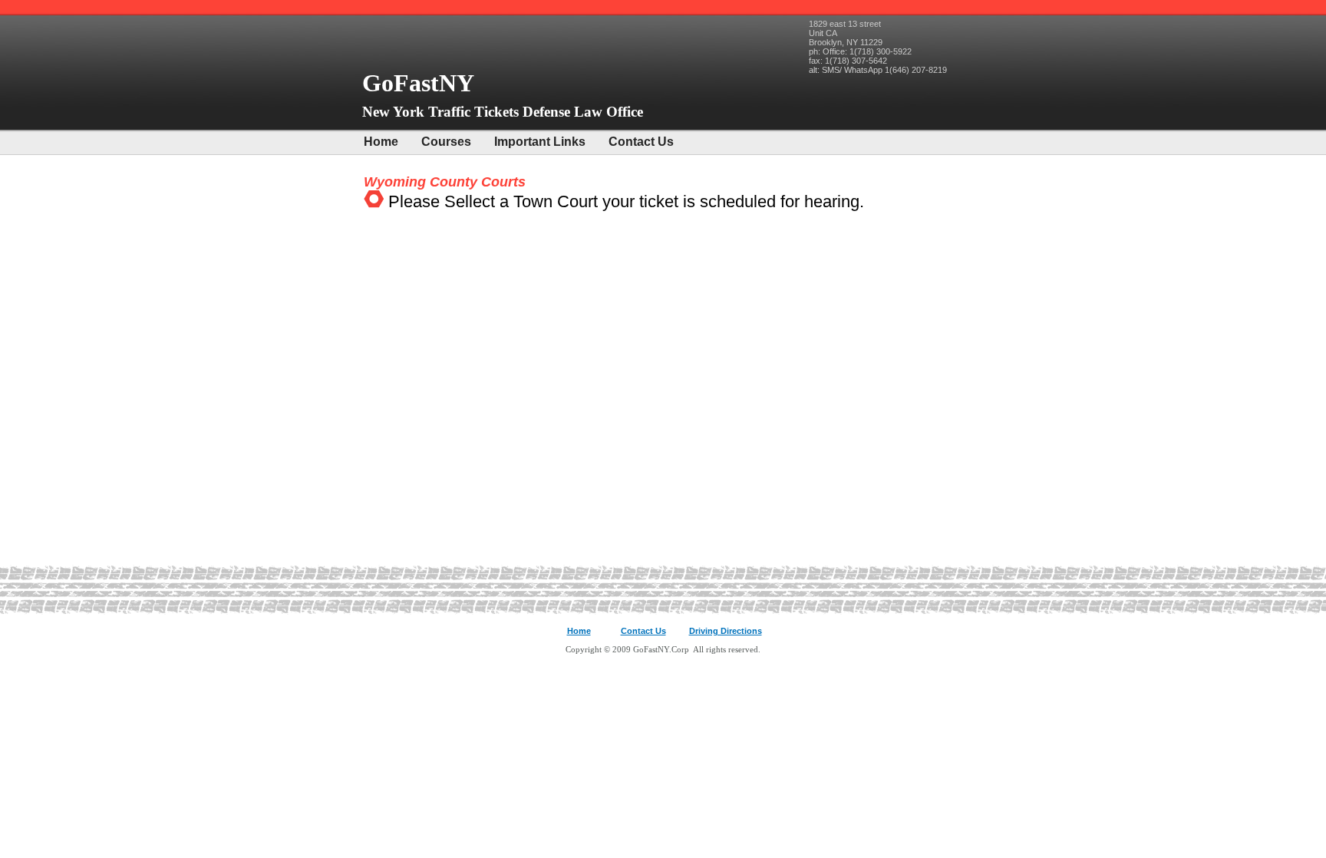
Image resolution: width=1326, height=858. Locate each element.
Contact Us (641, 141)
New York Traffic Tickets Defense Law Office (502, 112)
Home (381, 141)
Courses (446, 141)
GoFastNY (421, 83)
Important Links (539, 141)
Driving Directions (725, 630)
